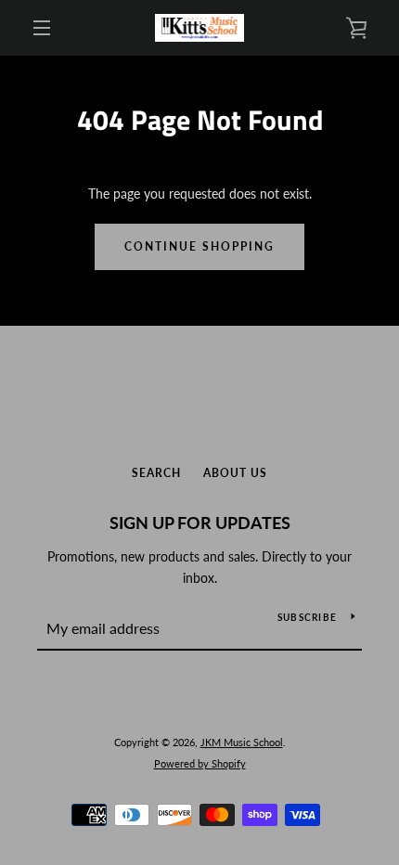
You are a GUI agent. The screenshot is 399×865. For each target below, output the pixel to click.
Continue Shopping (199, 246)
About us (235, 473)
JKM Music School (241, 742)
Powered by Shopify (200, 763)
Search (156, 473)
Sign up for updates (199, 522)
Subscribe (307, 617)
